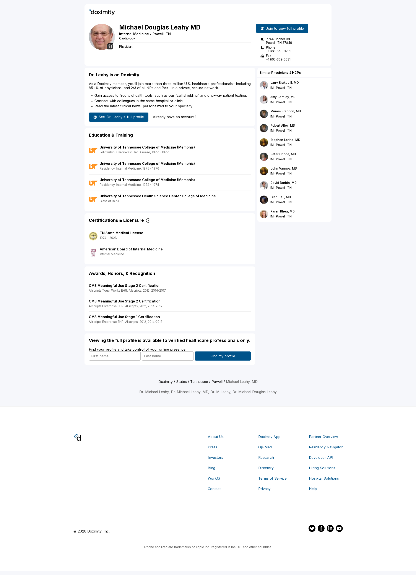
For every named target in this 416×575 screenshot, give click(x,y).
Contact (214, 489)
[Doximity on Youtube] (339, 529)
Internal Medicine (134, 34)
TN (168, 34)
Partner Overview (323, 437)
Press (212, 447)
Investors (215, 457)
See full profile (121, 117)
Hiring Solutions (322, 468)
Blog (211, 468)
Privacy (264, 489)
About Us (216, 437)
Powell (158, 34)
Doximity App (269, 437)
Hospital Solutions (324, 478)
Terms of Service (272, 478)
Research (266, 457)
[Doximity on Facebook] (321, 529)
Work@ (214, 478)
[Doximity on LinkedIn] (330, 529)
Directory (266, 468)
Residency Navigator (326, 447)
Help (313, 489)
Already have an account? (174, 117)
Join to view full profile (285, 28)
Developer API (321, 457)
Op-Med (265, 447)
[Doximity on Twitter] (312, 529)
